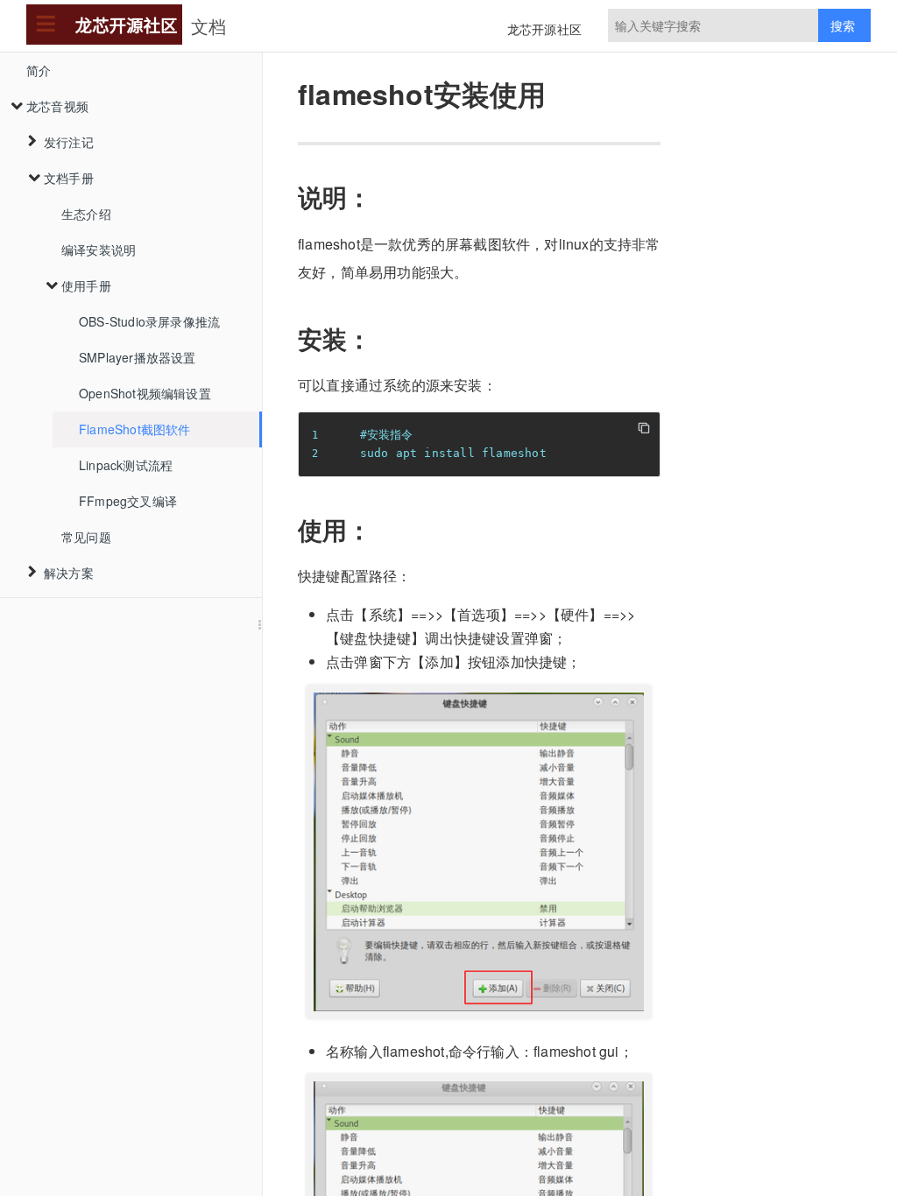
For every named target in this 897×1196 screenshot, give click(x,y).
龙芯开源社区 (544, 29)
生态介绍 (86, 213)
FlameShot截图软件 (135, 429)
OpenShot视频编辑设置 (145, 393)
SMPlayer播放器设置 (137, 357)
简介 (38, 70)
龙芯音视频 (57, 106)
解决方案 (69, 572)
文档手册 (69, 177)
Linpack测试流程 (126, 465)
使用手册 (86, 285)
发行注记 (69, 142)
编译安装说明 (98, 249)
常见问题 (86, 536)
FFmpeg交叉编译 (128, 501)
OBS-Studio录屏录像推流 (149, 321)
